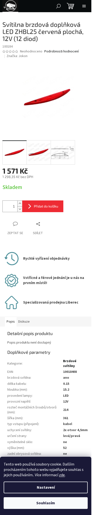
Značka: (17, 56)
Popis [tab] (11, 321)
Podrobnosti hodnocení (61, 51)
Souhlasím (45, 503)
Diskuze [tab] (24, 321)
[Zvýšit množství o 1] (19, 203)
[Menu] (84, 6)
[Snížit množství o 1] (19, 209)
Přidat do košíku (46, 206)
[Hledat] (58, 6)
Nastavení (46, 487)
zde (62, 475)
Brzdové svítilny (69, 363)
